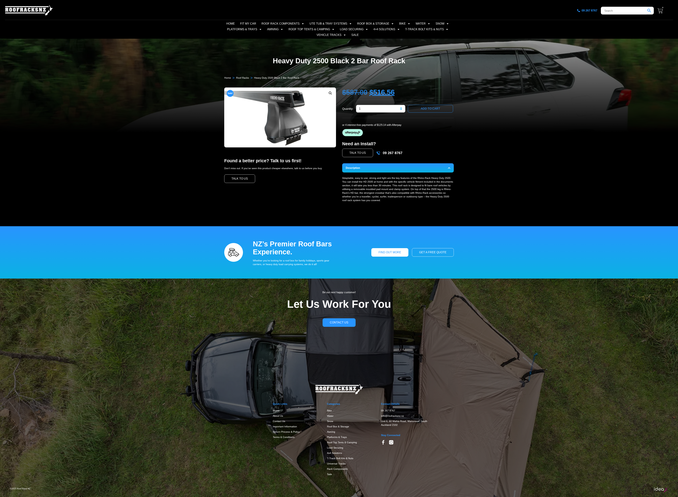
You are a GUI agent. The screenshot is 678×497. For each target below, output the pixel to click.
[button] (330, 93)
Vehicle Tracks (329, 34)
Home (230, 23)
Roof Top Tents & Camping (309, 29)
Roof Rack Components (280, 23)
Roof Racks (242, 77)
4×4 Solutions (384, 29)
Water (421, 23)
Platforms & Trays (242, 29)
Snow (440, 23)
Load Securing (352, 29)
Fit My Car (248, 23)
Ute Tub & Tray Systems (328, 23)
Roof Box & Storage (373, 23)
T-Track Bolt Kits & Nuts (424, 29)
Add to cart (430, 108)
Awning (273, 29)
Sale (355, 34)
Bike (402, 23)
